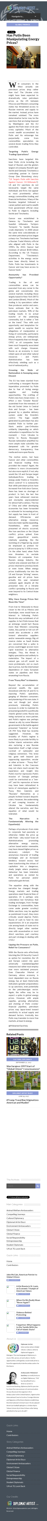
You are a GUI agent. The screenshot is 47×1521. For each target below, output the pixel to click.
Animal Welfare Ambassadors (20, 1210)
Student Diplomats (15, 1245)
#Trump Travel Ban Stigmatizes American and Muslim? (23, 1101)
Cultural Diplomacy (22, 1059)
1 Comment (23, 1332)
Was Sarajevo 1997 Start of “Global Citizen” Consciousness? (23, 1067)
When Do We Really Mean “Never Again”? (28, 1301)
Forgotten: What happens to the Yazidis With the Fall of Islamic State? (28, 1327)
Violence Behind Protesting (23, 1313)
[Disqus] (23, 1142)
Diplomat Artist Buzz (23, 1093)
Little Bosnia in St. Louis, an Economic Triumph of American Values (27, 1288)
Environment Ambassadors (19, 1226)
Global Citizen (13, 1230)
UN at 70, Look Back (16, 1248)
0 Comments (14, 1280)
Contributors (12, 1265)
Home (9, 1261)
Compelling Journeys (16, 1214)
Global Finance (22, 25)
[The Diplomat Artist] (23, 9)
